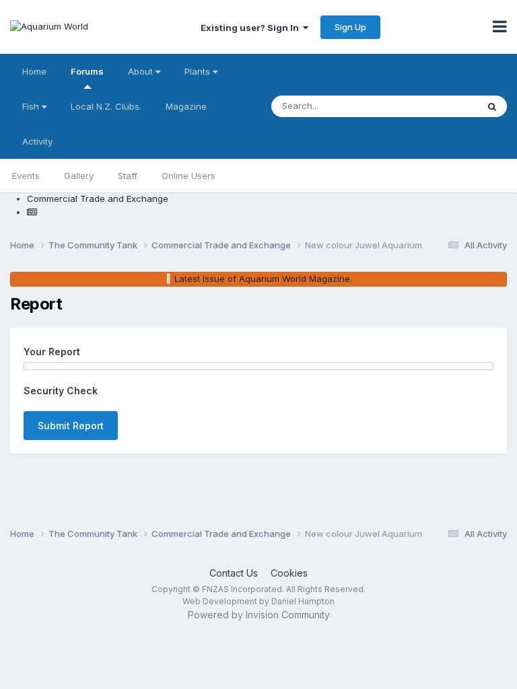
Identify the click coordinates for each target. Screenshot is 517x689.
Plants (198, 71)
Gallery (79, 175)
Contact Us (233, 573)
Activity (37, 141)
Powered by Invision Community (259, 614)
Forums (87, 71)
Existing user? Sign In (252, 27)
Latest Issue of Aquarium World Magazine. (263, 278)
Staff (127, 175)
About (142, 71)
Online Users (188, 175)
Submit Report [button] (71, 425)
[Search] (492, 106)
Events (26, 175)
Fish (32, 106)
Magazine (186, 106)
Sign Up (350, 27)
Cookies (289, 573)
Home (34, 71)
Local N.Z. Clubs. (106, 106)
